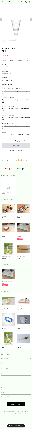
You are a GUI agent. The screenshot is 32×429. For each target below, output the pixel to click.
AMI (2, 392)
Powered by (14, 414)
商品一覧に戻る (16, 404)
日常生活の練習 (5, 359)
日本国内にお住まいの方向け (16, 150)
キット (3, 387)
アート (3, 373)
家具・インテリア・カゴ (7, 397)
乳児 (2, 363)
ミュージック (4, 368)
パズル (3, 382)
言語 (2, 378)
